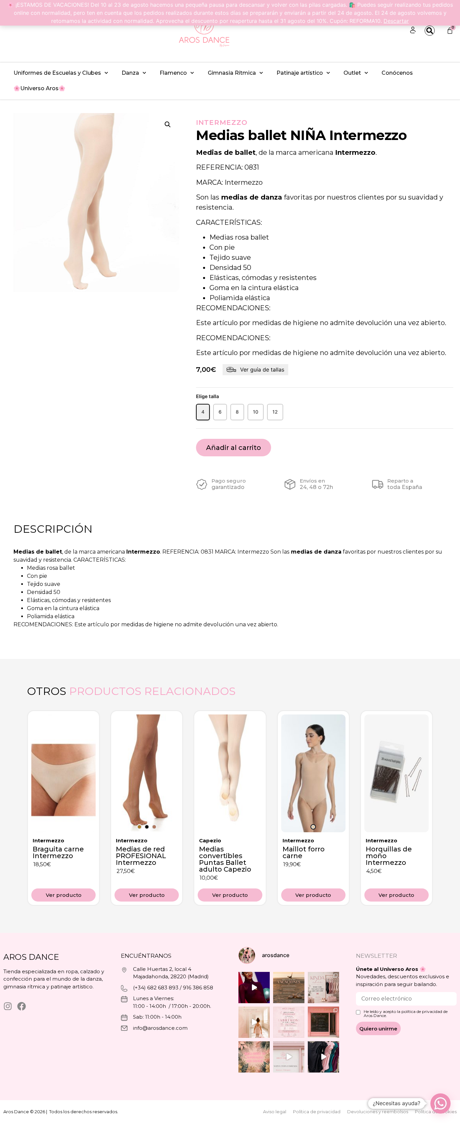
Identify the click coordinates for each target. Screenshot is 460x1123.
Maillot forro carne (304, 852)
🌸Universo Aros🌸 (39, 88)
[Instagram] (7, 1006)
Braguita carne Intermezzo (58, 852)
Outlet (352, 73)
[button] (168, 124)
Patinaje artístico (299, 73)
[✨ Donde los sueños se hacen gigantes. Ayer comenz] (254, 987)
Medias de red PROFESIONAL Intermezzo (141, 856)
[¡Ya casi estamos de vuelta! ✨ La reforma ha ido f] (323, 1022)
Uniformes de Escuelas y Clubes (57, 73)
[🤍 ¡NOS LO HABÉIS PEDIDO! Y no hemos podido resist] (288, 1022)
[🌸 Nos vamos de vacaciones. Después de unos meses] (288, 987)
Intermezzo (222, 122)
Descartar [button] (396, 20)
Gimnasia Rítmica (232, 73)
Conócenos (397, 73)
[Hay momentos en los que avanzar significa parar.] (288, 1057)
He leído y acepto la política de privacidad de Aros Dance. (406, 1014)
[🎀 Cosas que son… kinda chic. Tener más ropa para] (323, 987)
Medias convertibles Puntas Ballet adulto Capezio (225, 859)
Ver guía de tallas (262, 369)
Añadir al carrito (233, 448)
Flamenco (173, 73)
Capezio (210, 840)
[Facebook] (21, 1006)
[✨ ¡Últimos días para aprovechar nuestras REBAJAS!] (323, 1057)
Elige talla (207, 396)
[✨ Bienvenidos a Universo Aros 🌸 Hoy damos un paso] (254, 1057)
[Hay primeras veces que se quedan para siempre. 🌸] (254, 1022)
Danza (130, 73)
